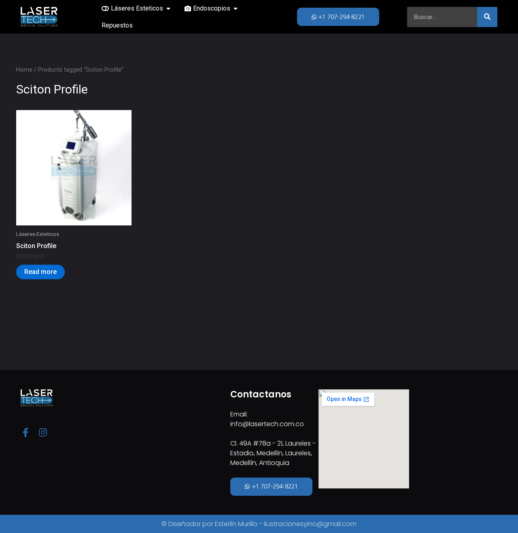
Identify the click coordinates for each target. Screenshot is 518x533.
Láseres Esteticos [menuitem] (137, 8)
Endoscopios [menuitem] (211, 8)
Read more (40, 272)
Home (24, 69)
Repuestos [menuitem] (117, 25)
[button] (168, 8)
